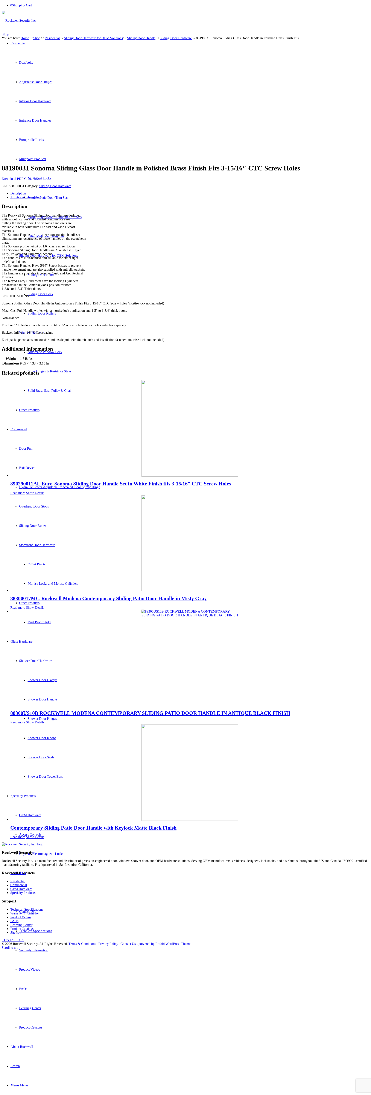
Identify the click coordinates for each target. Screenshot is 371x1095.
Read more (17, 493)
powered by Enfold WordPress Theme (164, 944)
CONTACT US (13, 940)
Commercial (18, 885)
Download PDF (12, 179)
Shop (5, 34)
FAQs (14, 921)
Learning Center (21, 925)
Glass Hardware (21, 889)
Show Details (35, 493)
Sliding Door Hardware (55, 186)
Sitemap (15, 932)
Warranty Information (25, 913)
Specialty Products (22, 893)
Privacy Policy (108, 944)
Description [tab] (18, 193)
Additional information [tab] (25, 197)
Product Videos (20, 917)
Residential (17, 881)
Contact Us (32, 179)
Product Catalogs (21, 929)
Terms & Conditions (82, 944)
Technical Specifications (26, 909)
